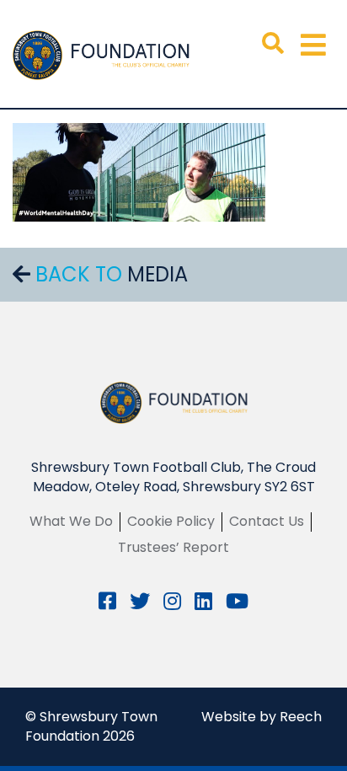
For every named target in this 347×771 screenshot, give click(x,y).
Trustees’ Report (173, 547)
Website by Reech (261, 716)
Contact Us (266, 521)
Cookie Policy (171, 521)
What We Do (71, 521)
